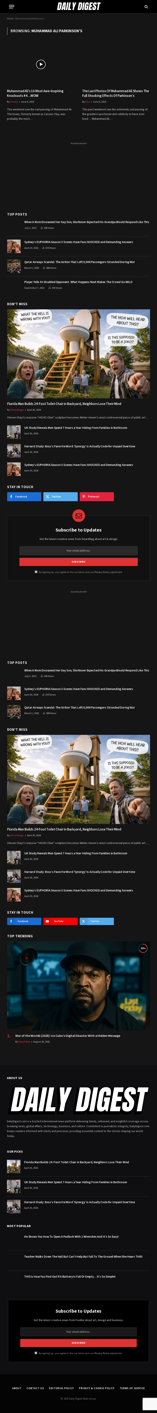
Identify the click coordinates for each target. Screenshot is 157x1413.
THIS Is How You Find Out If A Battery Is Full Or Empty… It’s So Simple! (69, 1277)
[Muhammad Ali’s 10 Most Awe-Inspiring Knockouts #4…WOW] (41, 64)
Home (10, 18)
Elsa (87, 102)
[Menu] (11, 6)
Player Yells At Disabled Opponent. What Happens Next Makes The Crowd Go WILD (78, 282)
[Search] (146, 6)
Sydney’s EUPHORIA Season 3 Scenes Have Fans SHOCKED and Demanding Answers (78, 242)
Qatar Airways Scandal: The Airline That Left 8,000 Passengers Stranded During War (79, 262)
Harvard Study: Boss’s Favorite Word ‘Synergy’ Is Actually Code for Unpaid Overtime (79, 446)
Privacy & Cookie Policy (96, 1388)
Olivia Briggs (17, 410)
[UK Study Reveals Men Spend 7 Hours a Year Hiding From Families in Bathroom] (14, 432)
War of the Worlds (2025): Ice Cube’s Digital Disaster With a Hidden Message (67, 1036)
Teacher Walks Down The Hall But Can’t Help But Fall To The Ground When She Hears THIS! (83, 1257)
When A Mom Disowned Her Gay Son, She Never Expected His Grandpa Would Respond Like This (86, 222)
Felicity (14, 102)
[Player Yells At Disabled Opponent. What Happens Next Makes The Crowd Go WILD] (14, 286)
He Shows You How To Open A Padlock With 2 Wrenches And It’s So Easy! (71, 1237)
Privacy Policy (102, 572)
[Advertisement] (78, 174)
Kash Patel (24, 1042)
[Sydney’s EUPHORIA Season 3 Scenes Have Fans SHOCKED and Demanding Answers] (14, 246)
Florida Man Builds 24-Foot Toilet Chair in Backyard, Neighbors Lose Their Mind (64, 404)
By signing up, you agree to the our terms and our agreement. (80, 572)
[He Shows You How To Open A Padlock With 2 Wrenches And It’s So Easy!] (13, 1241)
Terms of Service (132, 1388)
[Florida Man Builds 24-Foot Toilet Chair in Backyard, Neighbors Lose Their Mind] (78, 353)
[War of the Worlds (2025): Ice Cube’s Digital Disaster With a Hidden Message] (78, 985)
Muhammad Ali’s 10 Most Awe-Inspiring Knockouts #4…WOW (35, 93)
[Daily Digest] (78, 6)
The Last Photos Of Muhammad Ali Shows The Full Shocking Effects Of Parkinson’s (115, 93)
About (17, 1388)
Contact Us (35, 1388)
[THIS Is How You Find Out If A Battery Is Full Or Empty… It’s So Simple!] (13, 1281)
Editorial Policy (61, 1388)
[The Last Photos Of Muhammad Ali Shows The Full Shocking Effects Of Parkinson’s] (116, 64)
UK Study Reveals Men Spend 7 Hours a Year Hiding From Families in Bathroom (75, 428)
